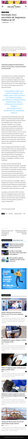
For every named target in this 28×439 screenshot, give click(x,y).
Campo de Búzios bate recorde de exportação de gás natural (12, 422)
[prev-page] (2, 265)
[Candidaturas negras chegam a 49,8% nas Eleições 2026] (14, 332)
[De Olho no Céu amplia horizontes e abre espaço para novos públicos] (5, 252)
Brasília (11, 10)
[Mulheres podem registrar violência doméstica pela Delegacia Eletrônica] (5, 245)
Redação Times (6, 22)
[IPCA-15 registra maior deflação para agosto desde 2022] (14, 360)
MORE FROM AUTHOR (18, 240)
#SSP (24, 213)
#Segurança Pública (18, 213)
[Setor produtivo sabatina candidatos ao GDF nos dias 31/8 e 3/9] (5, 259)
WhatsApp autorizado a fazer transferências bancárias (21, 232)
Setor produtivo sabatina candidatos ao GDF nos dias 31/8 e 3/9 (17, 259)
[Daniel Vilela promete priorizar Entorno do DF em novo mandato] (14, 304)
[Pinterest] (9, 25)
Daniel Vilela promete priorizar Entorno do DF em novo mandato (12, 313)
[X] (6, 25)
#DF (6, 213)
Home (2, 10)
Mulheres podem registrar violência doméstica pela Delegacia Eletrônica (16, 245)
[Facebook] (2, 25)
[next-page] (5, 265)
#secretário (11, 213)
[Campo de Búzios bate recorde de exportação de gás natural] (14, 413)
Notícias (6, 10)
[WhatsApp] (12, 25)
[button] (2, 7)
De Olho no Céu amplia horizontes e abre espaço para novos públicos (17, 252)
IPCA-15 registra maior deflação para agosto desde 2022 (13, 368)
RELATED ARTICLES (6, 240)
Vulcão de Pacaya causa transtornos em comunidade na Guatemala (7, 233)
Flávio (2, 316)
